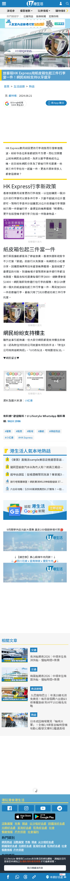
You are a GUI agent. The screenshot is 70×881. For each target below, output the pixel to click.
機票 (19, 431)
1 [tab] (27, 19)
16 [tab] (40, 27)
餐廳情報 (7, 832)
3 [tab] (34, 19)
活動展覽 (7, 823)
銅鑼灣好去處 (56, 823)
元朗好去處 (8, 828)
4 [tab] (37, 19)
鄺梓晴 (13, 95)
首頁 (6, 86)
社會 (52, 828)
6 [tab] (44, 19)
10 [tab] (37, 23)
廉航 (41, 431)
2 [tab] (31, 19)
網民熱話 (7, 842)
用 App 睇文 (57, 102)
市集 (17, 823)
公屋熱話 (28, 16)
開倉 (25, 823)
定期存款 (54, 16)
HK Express (26, 437)
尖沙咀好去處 (38, 823)
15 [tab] (37, 27)
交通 (33, 650)
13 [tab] (31, 27)
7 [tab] (27, 23)
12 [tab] (44, 23)
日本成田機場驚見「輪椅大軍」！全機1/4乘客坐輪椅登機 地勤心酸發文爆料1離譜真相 (48, 724)
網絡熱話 (55, 431)
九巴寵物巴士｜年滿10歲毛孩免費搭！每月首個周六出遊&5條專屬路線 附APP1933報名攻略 (48, 700)
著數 (8, 431)
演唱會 (11, 11)
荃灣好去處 (24, 828)
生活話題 (19, 86)
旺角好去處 (40, 828)
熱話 (32, 86)
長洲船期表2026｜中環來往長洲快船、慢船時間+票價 (48, 658)
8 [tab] (31, 23)
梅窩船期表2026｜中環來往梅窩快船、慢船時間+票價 (48, 677)
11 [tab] (40, 23)
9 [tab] (34, 23)
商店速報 (36, 689)
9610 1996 (14, 421)
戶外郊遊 (20, 832)
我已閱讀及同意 (35, 867)
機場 (30, 431)
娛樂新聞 (41, 16)
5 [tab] (40, 19)
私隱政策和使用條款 (30, 861)
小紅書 (29, 400)
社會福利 (33, 832)
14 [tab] (34, 27)
